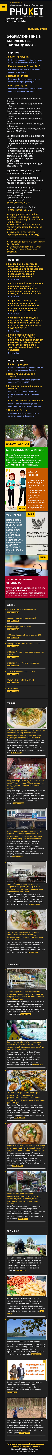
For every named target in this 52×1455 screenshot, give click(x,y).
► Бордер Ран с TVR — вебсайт (23, 214)
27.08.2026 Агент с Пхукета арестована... (23, 663)
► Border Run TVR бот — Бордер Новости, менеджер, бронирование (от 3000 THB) (25, 219)
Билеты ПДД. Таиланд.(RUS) (25, 449)
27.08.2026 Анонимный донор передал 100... (24, 635)
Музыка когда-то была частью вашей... (22, 618)
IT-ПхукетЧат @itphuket (15, 21)
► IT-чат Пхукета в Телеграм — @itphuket (23, 250)
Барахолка (18, 2)
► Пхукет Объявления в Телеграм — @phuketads (26, 243)
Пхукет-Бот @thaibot (14, 19)
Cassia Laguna (12, 688)
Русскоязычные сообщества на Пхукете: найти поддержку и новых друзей (23, 394)
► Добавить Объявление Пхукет (24, 246)
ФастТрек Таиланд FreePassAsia (25, 400)
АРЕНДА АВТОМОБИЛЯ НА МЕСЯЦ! (20, 680)
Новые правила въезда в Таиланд (21, 375)
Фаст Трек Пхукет (17, 85)
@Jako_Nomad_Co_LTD (19, 202)
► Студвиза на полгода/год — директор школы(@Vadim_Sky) (23, 233)
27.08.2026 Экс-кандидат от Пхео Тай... (22, 610)
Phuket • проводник (18, 56)
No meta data (13, 280)
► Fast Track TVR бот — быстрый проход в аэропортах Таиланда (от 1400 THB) (24, 227)
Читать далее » (16, 752)
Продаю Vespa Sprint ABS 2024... (19, 627)
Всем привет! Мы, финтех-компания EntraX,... (24, 644)
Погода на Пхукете (18, 76)
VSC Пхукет (13, 514)
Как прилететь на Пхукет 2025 (24, 66)
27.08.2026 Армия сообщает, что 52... (21, 671)
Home (12, 2)
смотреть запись (13, 612)
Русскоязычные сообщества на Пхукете (25, 387)
